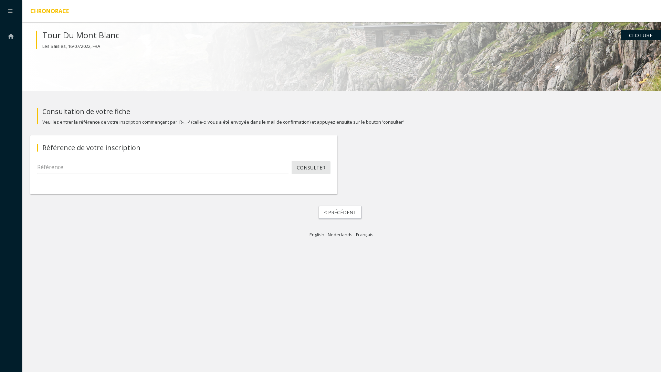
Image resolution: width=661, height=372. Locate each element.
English (316, 234)
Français (365, 234)
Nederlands (340, 234)
